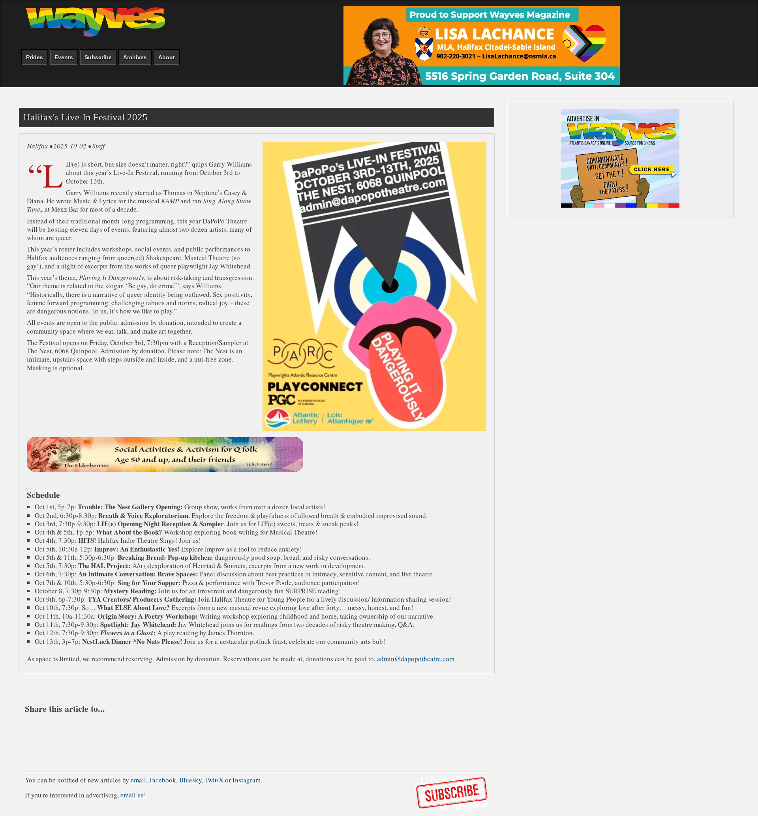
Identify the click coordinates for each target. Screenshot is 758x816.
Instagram (247, 779)
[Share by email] (257, 735)
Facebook (162, 779)
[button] (294, 735)
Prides (34, 57)
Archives (135, 57)
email (138, 779)
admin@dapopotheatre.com (415, 658)
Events (63, 57)
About (166, 57)
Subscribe (98, 57)
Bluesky (190, 779)
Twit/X (214, 779)
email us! (133, 794)
